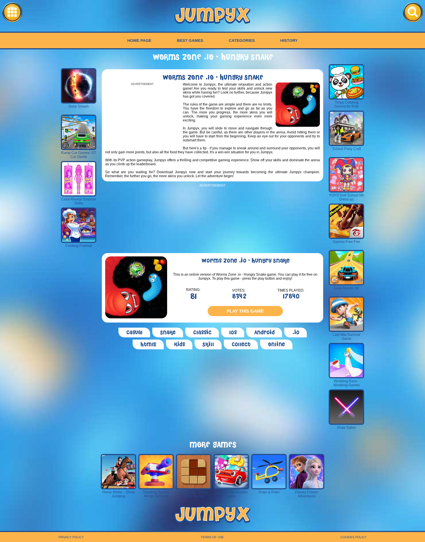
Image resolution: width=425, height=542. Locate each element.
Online (276, 344)
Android (264, 332)
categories (242, 40)
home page (139, 40)
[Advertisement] (142, 117)
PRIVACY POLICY (71, 537)
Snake (167, 332)
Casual (134, 332)
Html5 (148, 344)
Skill (208, 344)
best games (190, 40)
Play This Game (245, 311)
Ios (232, 332)
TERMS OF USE (212, 537)
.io (295, 332)
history (289, 40)
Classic (202, 332)
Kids (179, 344)
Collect (241, 344)
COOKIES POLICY (353, 537)
